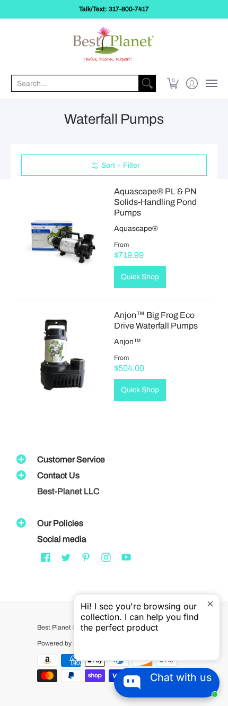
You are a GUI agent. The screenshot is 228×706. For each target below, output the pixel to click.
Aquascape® (136, 229)
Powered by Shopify (66, 643)
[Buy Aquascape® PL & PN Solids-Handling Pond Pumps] (62, 237)
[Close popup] (210, 604)
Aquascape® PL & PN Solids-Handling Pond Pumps (155, 202)
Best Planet (54, 627)
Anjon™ (127, 342)
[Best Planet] (114, 46)
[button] (173, 83)
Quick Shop (140, 277)
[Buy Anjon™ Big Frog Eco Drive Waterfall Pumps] (62, 355)
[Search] (147, 83)
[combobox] (75, 83)
